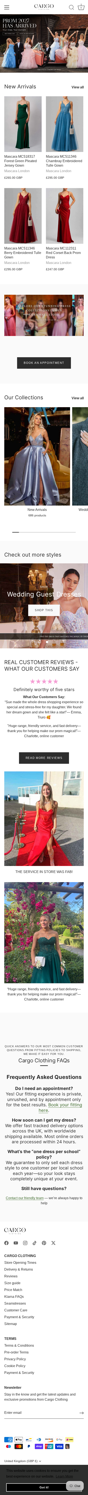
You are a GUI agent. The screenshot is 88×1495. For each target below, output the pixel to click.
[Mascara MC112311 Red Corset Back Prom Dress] (64, 216)
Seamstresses (15, 1303)
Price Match (13, 1290)
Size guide (12, 1283)
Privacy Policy (15, 1359)
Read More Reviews (44, 758)
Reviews (11, 1276)
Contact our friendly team (25, 1198)
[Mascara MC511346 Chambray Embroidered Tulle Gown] (64, 124)
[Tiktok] (34, 1242)
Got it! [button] (44, 1487)
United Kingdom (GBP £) (21, 1461)
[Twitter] (53, 1242)
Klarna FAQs (14, 1296)
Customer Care (15, 1310)
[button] (40, 642)
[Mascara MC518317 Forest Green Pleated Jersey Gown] (23, 124)
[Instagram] (25, 1242)
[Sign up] (81, 1413)
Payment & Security (19, 1317)
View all (78, 87)
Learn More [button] (64, 1476)
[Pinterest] (44, 1242)
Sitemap (10, 1324)
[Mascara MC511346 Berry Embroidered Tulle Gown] (23, 216)
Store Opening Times (20, 1262)
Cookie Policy (14, 1366)
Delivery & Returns (18, 1269)
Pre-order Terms (16, 1352)
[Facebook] (6, 1242)
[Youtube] (16, 1242)
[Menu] (7, 7)
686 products (37, 515)
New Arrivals (20, 86)
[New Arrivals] (37, 456)
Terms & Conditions (19, 1345)
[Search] (71, 8)
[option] (44, 43)
